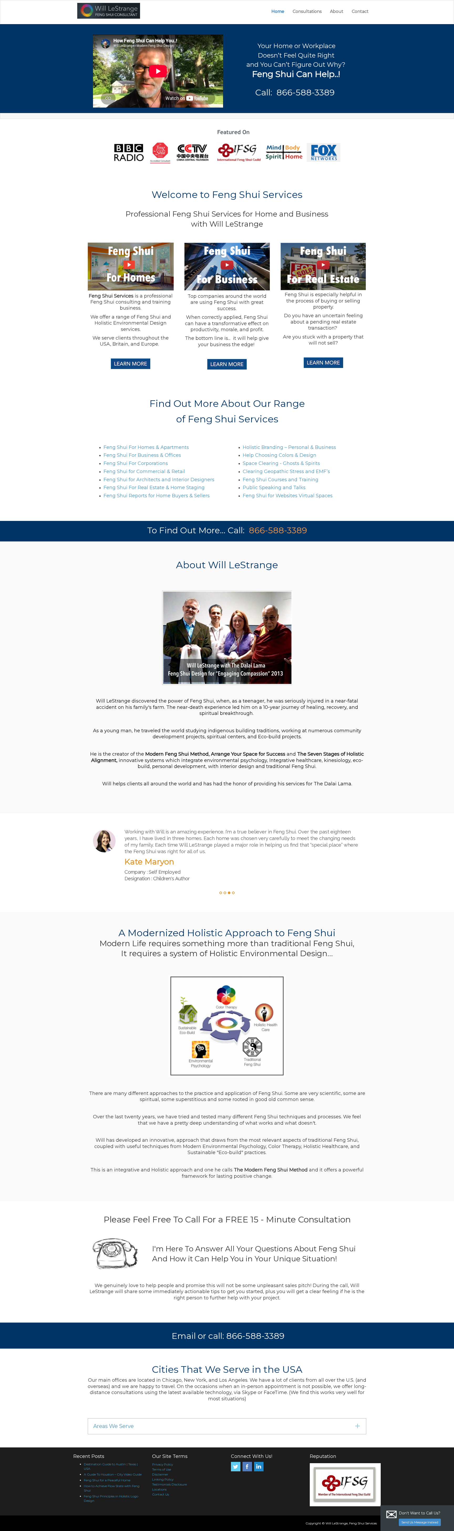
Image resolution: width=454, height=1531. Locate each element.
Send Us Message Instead (419, 1522)
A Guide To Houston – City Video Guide (113, 1474)
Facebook (247, 1466)
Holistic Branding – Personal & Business (289, 447)
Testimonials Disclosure (169, 1484)
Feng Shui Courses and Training (280, 480)
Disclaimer (160, 1474)
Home (277, 11)
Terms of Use (161, 1469)
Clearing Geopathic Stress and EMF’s (286, 471)
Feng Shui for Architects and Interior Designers (159, 480)
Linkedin (259, 1466)
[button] (227, 1426)
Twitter (235, 1466)
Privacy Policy (162, 1464)
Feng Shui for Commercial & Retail (144, 471)
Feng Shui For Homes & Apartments (146, 447)
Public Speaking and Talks (274, 487)
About (336, 11)
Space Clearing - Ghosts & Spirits (281, 463)
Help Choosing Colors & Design (279, 455)
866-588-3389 (278, 530)
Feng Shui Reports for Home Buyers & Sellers (157, 496)
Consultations (307, 11)
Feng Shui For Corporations (136, 463)
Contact (360, 11)
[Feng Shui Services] (137, 11)
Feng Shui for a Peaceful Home (107, 1480)
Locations (159, 1489)
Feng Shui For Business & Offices (142, 455)
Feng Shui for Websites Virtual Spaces (288, 496)
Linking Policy (162, 1479)
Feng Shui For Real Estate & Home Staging (154, 487)
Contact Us (160, 1494)
